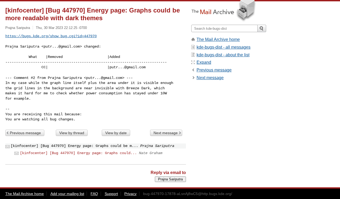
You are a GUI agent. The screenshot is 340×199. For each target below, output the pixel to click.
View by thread (71, 133)
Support (111, 194)
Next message (166, 133)
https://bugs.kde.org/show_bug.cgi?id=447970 (51, 36)
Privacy (130, 194)
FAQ (94, 194)
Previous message (25, 133)
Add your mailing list (67, 194)
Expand (204, 62)
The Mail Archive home (218, 39)
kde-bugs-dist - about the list (223, 55)
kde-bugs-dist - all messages (223, 47)
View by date (116, 133)
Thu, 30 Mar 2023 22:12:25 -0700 (61, 28)
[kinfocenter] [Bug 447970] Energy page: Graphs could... (78, 153)
